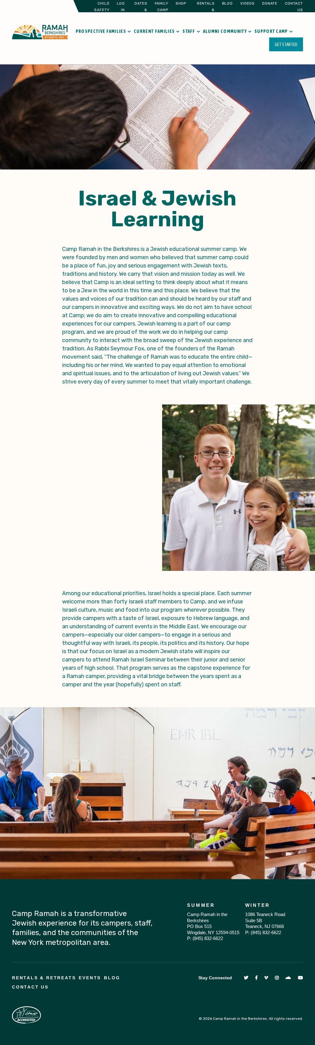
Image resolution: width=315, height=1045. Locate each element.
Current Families (154, 31)
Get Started (286, 44)
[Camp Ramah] (40, 31)
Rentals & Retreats (44, 977)
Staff (188, 31)
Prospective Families (101, 31)
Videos (247, 3)
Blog (227, 3)
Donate (269, 3)
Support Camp (271, 31)
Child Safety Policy (101, 9)
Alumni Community (225, 31)
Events (90, 977)
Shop (181, 3)
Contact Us (30, 987)
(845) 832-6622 (208, 938)
